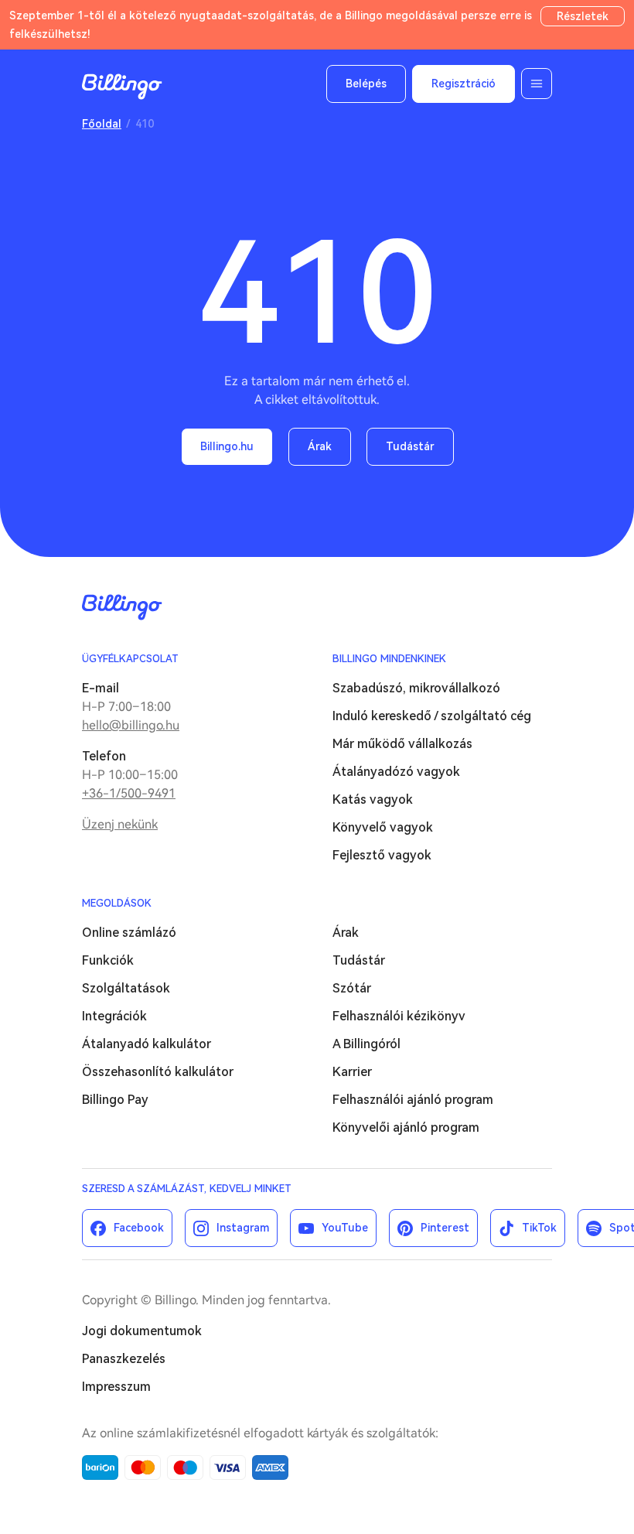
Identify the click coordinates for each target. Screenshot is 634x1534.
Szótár (351, 988)
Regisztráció (463, 83)
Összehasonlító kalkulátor (157, 1071)
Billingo (122, 86)
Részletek (582, 16)
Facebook (139, 1227)
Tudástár (410, 446)
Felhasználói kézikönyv (398, 1016)
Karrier (352, 1071)
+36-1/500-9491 (129, 793)
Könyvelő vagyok (382, 827)
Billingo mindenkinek (389, 659)
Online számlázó (129, 932)
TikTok (539, 1227)
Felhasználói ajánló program (412, 1099)
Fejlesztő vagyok (381, 855)
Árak (320, 446)
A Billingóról (366, 1044)
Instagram (242, 1227)
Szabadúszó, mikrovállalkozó (416, 688)
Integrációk (114, 1016)
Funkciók (108, 960)
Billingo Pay (115, 1099)
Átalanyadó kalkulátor (146, 1044)
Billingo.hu (227, 446)
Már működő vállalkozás (402, 743)
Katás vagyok (372, 799)
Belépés (366, 83)
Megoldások (117, 903)
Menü (536, 83)
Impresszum (116, 1386)
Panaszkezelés (123, 1358)
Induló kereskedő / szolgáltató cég (431, 716)
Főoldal (101, 124)
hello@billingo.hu (130, 725)
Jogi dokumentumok (142, 1331)
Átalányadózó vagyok (396, 771)
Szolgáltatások (126, 988)
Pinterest (445, 1227)
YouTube (345, 1227)
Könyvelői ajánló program (405, 1127)
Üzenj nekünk (120, 824)
